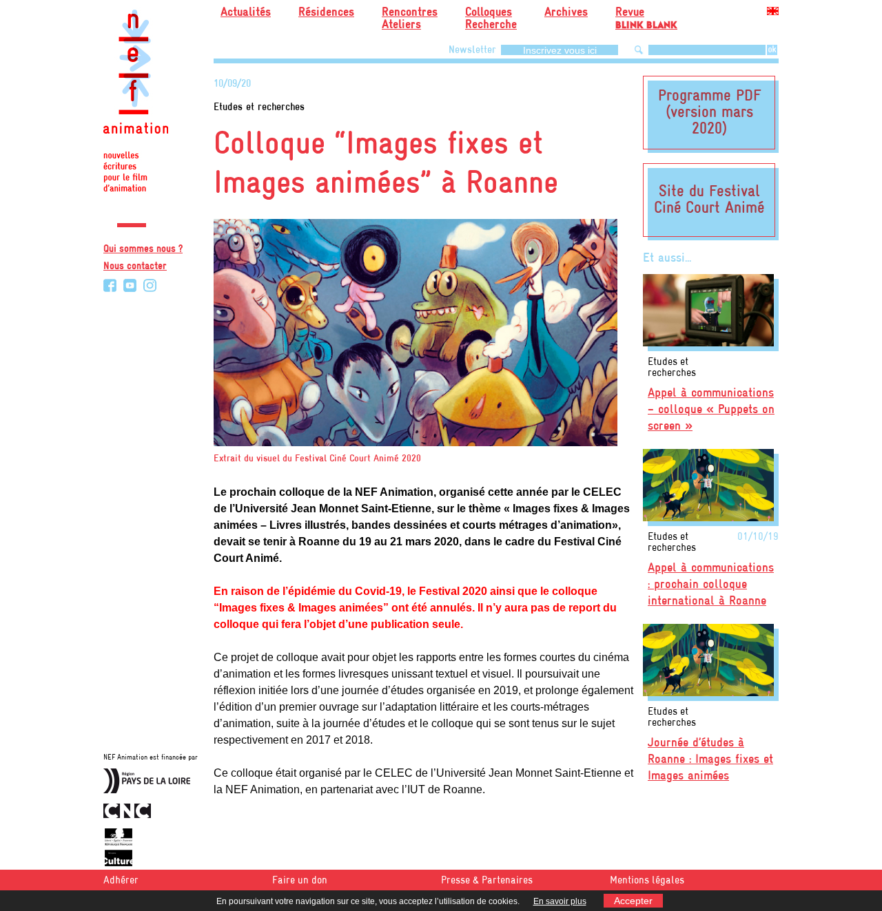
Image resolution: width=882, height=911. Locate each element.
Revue (646, 16)
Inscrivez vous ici (560, 50)
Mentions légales (647, 881)
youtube (129, 285)
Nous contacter (135, 266)
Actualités (245, 13)
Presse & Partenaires (487, 881)
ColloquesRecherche (491, 19)
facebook (109, 285)
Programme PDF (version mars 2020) (709, 113)
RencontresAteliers (410, 19)
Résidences (326, 13)
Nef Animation (135, 103)
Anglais (773, 13)
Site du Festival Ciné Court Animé (709, 200)
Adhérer (121, 881)
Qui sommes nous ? (143, 249)
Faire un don (299, 881)
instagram (149, 285)
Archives (566, 13)
